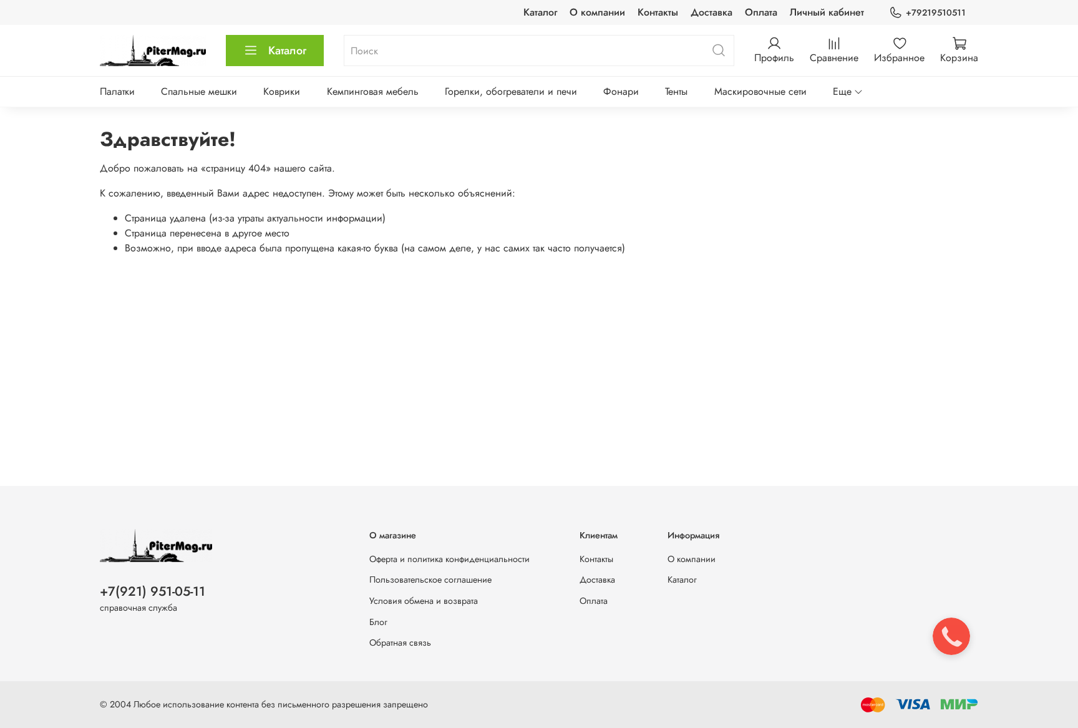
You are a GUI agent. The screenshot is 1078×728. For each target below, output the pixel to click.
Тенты (676, 91)
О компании (597, 12)
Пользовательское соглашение (430, 579)
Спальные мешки (199, 91)
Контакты (658, 12)
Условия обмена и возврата (423, 601)
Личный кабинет (827, 12)
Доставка (711, 12)
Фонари (621, 91)
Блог (378, 622)
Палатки (117, 91)
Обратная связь (400, 642)
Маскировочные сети (760, 91)
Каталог (540, 12)
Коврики (281, 91)
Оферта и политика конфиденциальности (449, 559)
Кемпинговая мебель (373, 91)
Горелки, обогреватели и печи (511, 91)
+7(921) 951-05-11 (152, 591)
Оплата (761, 12)
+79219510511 (936, 12)
